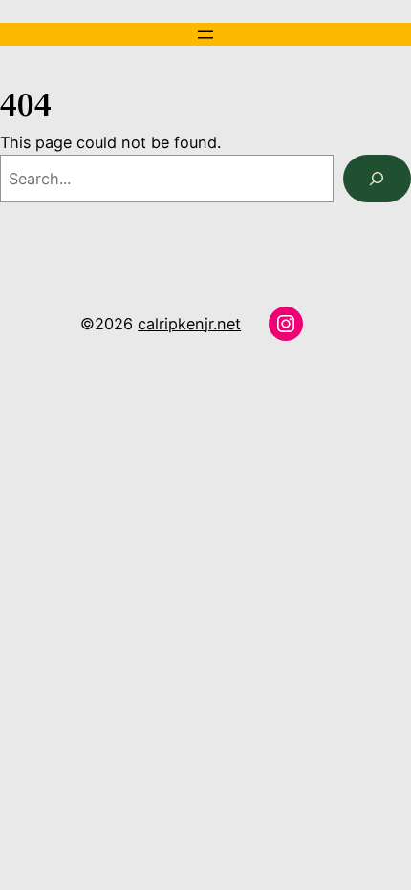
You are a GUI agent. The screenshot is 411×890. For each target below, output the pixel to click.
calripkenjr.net (189, 323)
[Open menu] (205, 34)
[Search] (377, 178)
